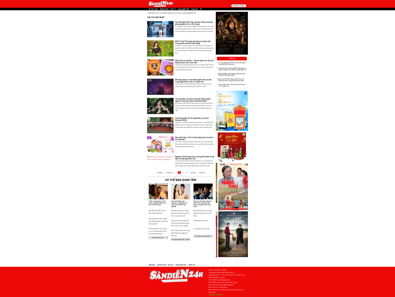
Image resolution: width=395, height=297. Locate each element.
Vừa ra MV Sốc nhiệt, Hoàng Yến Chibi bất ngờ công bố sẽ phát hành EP (158, 221)
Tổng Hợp (231, 58)
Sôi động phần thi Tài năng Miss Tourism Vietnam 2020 (192, 119)
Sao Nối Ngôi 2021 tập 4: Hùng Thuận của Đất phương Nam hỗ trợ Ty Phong (194, 23)
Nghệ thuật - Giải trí (168, 9)
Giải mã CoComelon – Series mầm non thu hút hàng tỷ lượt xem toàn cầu (194, 61)
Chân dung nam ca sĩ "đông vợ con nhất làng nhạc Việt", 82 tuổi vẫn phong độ (158, 231)
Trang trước (169, 172)
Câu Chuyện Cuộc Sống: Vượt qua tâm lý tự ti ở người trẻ (231, 85)
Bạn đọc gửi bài (238, 6)
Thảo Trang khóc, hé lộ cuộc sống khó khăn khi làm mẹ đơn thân (157, 203)
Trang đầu (160, 172)
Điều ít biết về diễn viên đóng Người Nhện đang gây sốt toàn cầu (180, 233)
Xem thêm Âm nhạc (157, 237)
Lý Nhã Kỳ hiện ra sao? (200, 220)
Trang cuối (202, 172)
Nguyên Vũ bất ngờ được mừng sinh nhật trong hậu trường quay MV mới (194, 157)
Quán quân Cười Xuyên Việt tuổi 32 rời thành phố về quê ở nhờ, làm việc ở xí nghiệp (180, 223)
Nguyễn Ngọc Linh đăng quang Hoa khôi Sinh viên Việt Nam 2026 (231, 74)
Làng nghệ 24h (183, 9)
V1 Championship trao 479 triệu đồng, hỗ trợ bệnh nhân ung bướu (232, 63)
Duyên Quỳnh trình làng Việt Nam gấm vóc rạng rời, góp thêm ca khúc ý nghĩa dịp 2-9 (232, 69)
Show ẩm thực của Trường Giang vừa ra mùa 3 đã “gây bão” (194, 138)
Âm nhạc (154, 9)
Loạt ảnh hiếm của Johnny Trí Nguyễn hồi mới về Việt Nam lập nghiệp (179, 203)
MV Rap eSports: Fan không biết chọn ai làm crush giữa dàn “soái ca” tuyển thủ (193, 81)
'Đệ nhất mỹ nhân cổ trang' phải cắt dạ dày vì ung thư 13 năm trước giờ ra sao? (180, 213)
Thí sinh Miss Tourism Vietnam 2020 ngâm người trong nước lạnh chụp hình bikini (193, 100)
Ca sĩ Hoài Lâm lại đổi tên (201, 229)
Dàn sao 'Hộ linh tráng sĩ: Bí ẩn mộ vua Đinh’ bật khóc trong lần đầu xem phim (202, 203)
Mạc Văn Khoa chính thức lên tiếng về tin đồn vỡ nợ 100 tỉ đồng (203, 213)
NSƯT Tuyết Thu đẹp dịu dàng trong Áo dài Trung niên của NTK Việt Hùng (192, 42)
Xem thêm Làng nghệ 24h (202, 236)
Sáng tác (194, 9)
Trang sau (193, 172)
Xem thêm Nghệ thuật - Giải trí (180, 239)
